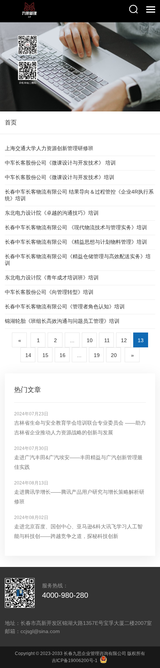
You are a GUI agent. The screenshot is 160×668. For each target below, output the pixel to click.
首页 (11, 122)
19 (97, 355)
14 (28, 355)
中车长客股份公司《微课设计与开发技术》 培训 (60, 163)
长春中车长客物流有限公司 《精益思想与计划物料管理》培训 (76, 242)
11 (107, 340)
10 (90, 340)
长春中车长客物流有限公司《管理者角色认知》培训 (65, 306)
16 (62, 355)
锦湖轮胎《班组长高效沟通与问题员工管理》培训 (62, 321)
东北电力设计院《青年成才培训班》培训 (52, 278)
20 (114, 355)
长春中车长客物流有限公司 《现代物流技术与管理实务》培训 (76, 227)
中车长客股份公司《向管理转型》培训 (49, 292)
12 (124, 340)
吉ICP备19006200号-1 (74, 660)
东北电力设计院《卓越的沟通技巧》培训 (52, 213)
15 (45, 355)
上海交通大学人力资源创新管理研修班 (49, 148)
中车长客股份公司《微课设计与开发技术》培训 (59, 177)
